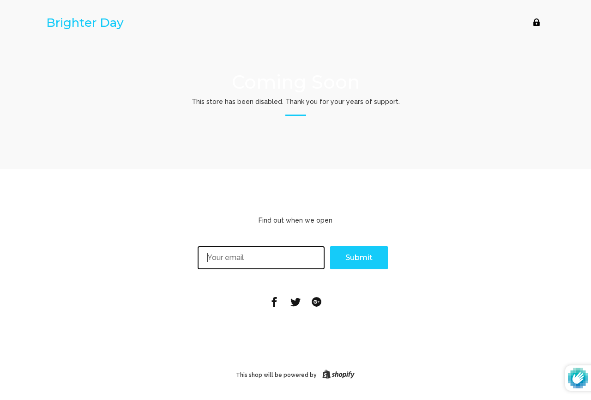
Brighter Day (85, 22)
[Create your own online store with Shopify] (336, 375)
